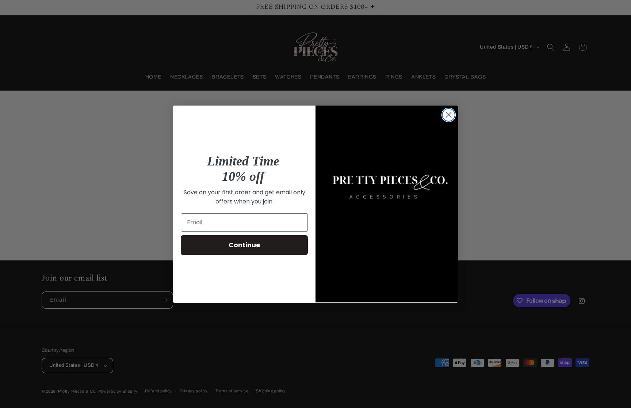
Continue (244, 244)
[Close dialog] (448, 114)
